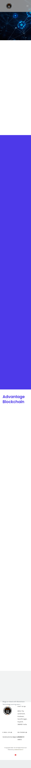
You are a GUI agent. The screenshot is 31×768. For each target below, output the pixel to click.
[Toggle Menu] (27, 6)
